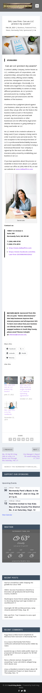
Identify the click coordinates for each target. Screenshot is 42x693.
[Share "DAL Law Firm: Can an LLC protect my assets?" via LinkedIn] (23, 439)
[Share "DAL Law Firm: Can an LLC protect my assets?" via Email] (27, 439)
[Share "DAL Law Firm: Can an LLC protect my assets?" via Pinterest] (19, 439)
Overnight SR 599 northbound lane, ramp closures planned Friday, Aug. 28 (19, 609)
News (8, 30)
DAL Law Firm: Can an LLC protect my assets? (9, 388)
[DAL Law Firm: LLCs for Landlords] (11, 405)
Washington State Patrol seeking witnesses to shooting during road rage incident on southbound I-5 (20, 601)
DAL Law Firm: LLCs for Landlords (9, 412)
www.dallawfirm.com (24, 169)
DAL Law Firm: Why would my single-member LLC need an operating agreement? (25, 390)
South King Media (14, 685)
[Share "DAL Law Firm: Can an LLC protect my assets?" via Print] (32, 439)
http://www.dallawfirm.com (20, 248)
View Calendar (7, 515)
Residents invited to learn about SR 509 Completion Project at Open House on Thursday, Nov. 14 (20, 671)
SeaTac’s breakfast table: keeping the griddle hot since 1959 (18, 584)
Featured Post (30, 27)
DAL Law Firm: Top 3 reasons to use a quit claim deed (20, 616)
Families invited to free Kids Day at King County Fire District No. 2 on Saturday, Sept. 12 (24, 506)
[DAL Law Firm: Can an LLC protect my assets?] (11, 380)
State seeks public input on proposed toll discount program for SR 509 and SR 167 (20, 653)
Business (21, 27)
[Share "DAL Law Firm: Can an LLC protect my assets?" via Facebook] (10, 439)
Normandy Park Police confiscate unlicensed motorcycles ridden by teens (21, 644)
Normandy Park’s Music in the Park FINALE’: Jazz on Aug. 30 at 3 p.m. (24, 493)
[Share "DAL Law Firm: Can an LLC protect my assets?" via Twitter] (14, 439)
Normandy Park (17, 30)
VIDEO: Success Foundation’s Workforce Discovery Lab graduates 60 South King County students (19, 592)
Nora (6, 660)
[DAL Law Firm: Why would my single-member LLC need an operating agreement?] (26, 380)
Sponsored (27, 30)
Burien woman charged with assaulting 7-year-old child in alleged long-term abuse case (20, 662)
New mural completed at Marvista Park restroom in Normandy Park (20, 636)
